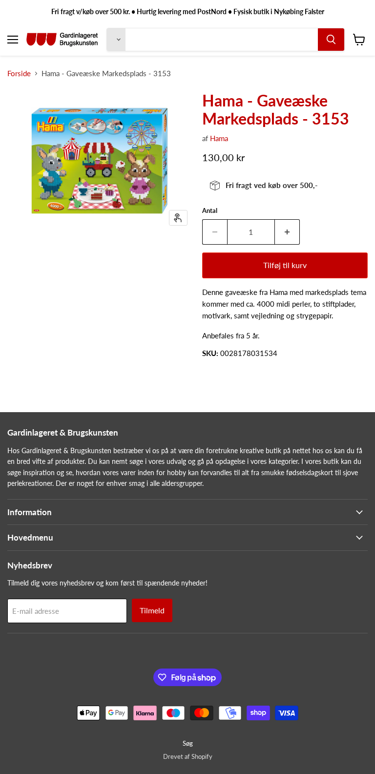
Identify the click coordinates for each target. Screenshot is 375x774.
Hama (219, 138)
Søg (188, 743)
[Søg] (331, 39)
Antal (209, 210)
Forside (19, 73)
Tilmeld (152, 610)
